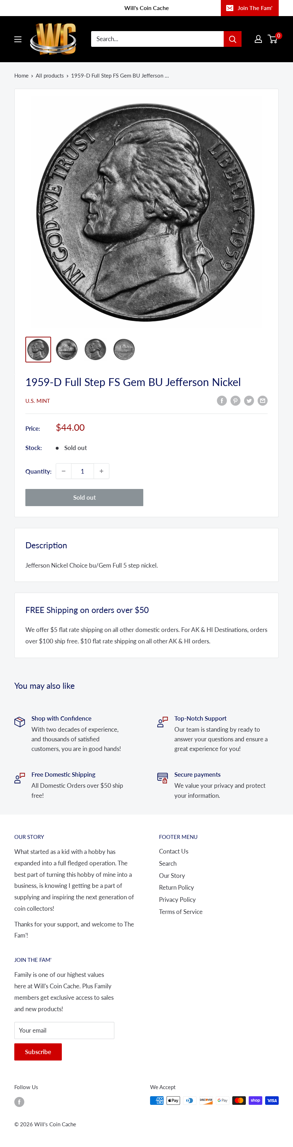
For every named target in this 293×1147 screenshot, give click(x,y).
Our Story (172, 875)
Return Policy (176, 887)
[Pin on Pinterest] (235, 400)
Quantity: (38, 471)
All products (50, 75)
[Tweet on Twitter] (249, 400)
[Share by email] (263, 400)
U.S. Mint (37, 400)
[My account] (258, 39)
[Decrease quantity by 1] (63, 471)
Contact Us (173, 851)
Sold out (84, 497)
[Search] (233, 39)
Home (21, 75)
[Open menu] (17, 39)
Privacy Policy (177, 899)
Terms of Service (181, 911)
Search (168, 863)
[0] (272, 39)
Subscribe (38, 1051)
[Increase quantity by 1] (101, 471)
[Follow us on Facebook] (19, 1101)
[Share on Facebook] (222, 400)
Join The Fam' (255, 7)
